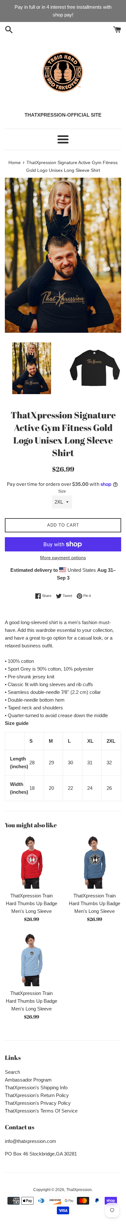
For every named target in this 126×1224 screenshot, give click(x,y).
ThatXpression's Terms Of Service (41, 1111)
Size (62, 491)
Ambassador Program (28, 1080)
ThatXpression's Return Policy (37, 1095)
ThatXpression (79, 1189)
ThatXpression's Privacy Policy (38, 1103)
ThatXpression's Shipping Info (36, 1087)
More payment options (63, 557)
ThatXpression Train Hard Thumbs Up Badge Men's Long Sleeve (31, 903)
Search (12, 1072)
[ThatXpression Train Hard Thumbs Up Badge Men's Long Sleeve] (31, 862)
